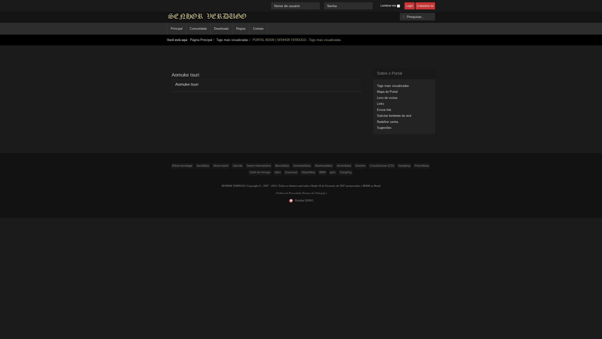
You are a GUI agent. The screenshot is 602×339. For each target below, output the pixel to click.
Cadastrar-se (425, 6)
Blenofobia (282, 165)
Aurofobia (203, 165)
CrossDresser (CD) (382, 165)
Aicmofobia (344, 165)
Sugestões (384, 127)
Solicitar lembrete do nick (394, 115)
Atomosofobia (324, 165)
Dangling (346, 172)
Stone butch (221, 165)
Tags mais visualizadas (232, 40)
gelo (333, 172)
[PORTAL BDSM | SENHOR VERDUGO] (207, 16)
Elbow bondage (182, 165)
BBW (322, 172)
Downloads (221, 28)
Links (380, 103)
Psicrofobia (422, 165)
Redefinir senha (387, 122)
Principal (176, 28)
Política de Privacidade (289, 193)
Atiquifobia (308, 172)
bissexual (291, 172)
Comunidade (198, 28)
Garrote (237, 165)
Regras (241, 28)
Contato (258, 28)
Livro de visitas (387, 98)
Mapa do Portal (387, 91)
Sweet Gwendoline (259, 165)
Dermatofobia (302, 165)
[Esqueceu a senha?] (375, 6)
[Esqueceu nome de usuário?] (322, 6)
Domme (360, 165)
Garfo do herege (260, 172)
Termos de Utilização (314, 193)
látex (278, 172)
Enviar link (384, 110)
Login (409, 6)
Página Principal (201, 40)
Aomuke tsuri (186, 84)
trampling (404, 165)
